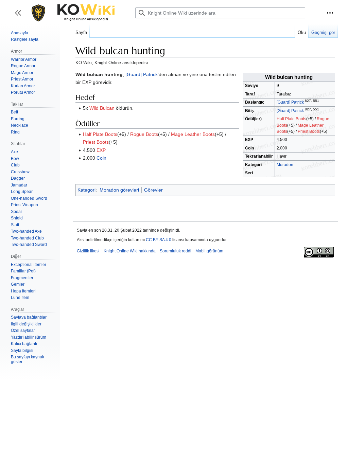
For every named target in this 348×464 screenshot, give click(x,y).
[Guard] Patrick (290, 102)
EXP (101, 150)
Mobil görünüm (209, 251)
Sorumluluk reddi (175, 251)
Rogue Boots (144, 134)
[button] (330, 13)
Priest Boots (309, 131)
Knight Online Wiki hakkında (130, 251)
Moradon (285, 164)
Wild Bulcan (102, 108)
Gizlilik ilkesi (88, 251)
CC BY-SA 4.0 (158, 239)
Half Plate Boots (291, 119)
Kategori (86, 190)
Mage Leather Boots (193, 134)
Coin (101, 158)
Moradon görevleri (119, 190)
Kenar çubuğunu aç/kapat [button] (20, 16)
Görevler (153, 190)
